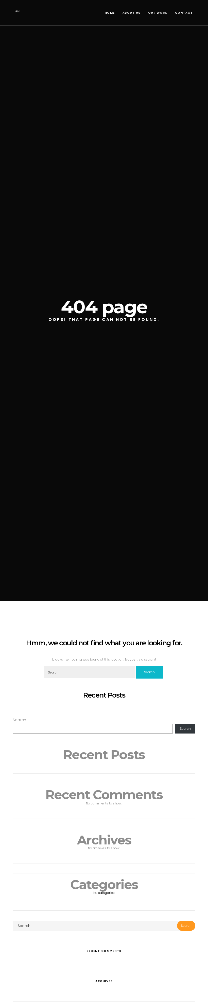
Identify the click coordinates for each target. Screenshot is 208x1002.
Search (19, 719)
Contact (184, 13)
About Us (132, 13)
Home (110, 13)
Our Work (157, 13)
